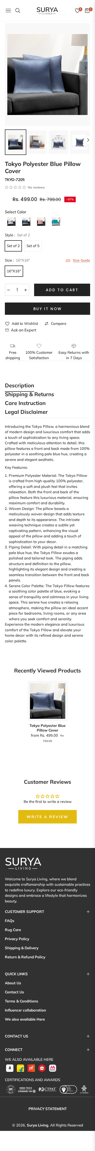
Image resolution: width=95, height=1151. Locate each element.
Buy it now (47, 308)
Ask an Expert (23, 330)
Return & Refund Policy (25, 957)
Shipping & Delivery (21, 948)
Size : (17, 260)
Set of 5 (33, 245)
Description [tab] (19, 386)
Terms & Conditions (21, 1001)
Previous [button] (9, 68)
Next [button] (85, 68)
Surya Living (37, 1125)
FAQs (9, 920)
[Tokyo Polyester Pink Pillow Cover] (41, 221)
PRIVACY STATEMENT (47, 1108)
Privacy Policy (17, 938)
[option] (47, 74)
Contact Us (14, 992)
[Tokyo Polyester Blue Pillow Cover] (26, 221)
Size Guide (81, 260)
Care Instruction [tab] (25, 403)
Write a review (47, 816)
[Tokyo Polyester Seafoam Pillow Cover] (55, 221)
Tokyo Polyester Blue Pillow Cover (47, 728)
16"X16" (14, 271)
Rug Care (13, 929)
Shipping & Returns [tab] (29, 395)
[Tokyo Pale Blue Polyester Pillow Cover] (11, 221)
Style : (17, 235)
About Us (13, 983)
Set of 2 (13, 245)
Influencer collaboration (25, 1010)
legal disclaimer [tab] (26, 412)
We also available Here (25, 1019)
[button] (15, 187)
